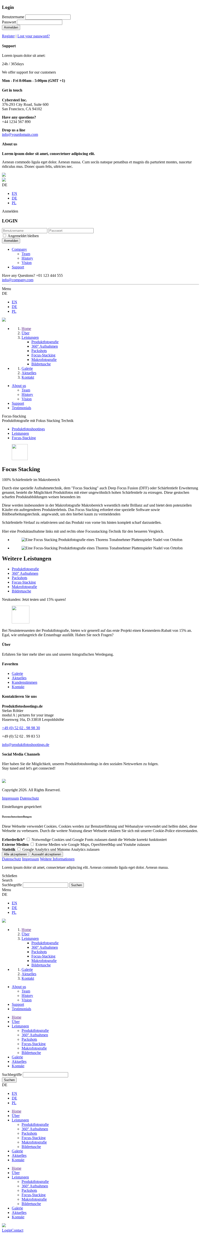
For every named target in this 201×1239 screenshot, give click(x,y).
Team (26, 254)
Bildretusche (21, 591)
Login (6, 1230)
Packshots (19, 578)
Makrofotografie (24, 587)
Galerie (17, 673)
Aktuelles (19, 678)
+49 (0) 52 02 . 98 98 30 (21, 728)
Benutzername (13, 17)
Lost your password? (33, 36)
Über (16, 1022)
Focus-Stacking (24, 582)
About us (19, 386)
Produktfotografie (25, 569)
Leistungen (20, 1026)
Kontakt (18, 687)
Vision (27, 263)
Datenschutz (29, 798)
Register (8, 36)
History (27, 258)
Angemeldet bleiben (23, 236)
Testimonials (21, 408)
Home (16, 1017)
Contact (17, 1230)
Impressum (10, 798)
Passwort (9, 22)
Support (18, 267)
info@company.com (17, 280)
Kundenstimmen (24, 682)
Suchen (9, 1080)
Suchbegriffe (12, 885)
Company (19, 249)
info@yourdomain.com (20, 134)
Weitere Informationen (57, 859)
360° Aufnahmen (25, 573)
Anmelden (11, 27)
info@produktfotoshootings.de (25, 745)
